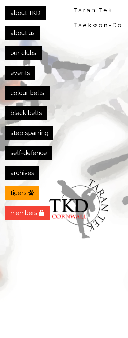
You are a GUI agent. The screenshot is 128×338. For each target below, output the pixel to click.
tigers (19, 192)
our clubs (23, 52)
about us (23, 32)
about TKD (25, 12)
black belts (26, 112)
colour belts (27, 92)
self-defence (29, 152)
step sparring (29, 132)
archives (22, 172)
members (25, 212)
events (20, 72)
